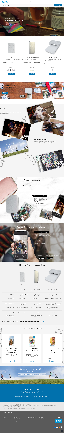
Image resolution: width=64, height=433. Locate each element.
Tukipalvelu (15, 417)
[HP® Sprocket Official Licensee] (5, 2)
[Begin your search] (58, 2)
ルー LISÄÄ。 (43, 321)
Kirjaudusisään (41, 417)
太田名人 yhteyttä (17, 418)
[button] (62, 431)
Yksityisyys (3, 426)
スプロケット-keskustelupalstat (31, 417)
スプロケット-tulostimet (5, 415)
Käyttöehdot (8, 426)
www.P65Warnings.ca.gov (58, 426)
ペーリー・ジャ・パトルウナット (7, 418)
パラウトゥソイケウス (17, 421)
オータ (28, 415)
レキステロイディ (42, 418)
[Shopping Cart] (61, 2)
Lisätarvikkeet (4, 417)
